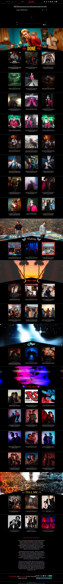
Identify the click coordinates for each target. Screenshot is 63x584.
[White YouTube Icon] (56, 1)
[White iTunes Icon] (54, 1)
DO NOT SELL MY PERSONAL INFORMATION (37, 583)
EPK (26, 583)
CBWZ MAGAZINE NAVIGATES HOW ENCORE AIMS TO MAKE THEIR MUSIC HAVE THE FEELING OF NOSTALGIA (31, 151)
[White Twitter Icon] (50, 1)
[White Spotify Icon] (52, 1)
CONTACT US (24, 583)
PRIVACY (31, 583)
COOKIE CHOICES (43, 583)
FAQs (27, 583)
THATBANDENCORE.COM (20, 583)
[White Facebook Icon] (48, 1)
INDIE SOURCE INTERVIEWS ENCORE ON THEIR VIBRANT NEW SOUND (48, 130)
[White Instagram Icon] (44, 1)
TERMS (29, 583)
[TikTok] (46, 1)
